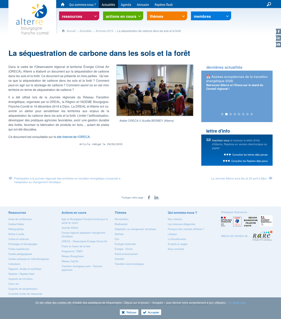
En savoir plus (237, 302)
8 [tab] (251, 114)
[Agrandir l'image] (154, 90)
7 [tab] (247, 114)
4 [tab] (235, 114)
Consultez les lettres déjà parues (250, 154)
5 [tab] (239, 114)
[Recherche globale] (269, 4)
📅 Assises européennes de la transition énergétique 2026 (237, 78)
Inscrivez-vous (220, 140)
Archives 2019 (104, 31)
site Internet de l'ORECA (73, 137)
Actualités (86, 31)
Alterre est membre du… (235, 236)
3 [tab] (230, 114)
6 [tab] (243, 114)
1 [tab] (222, 114)
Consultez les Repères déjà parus (249, 161)
